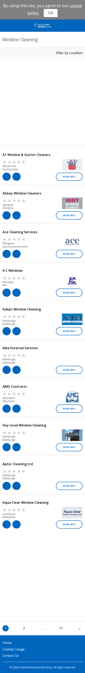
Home (7, 643)
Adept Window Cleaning (21, 309)
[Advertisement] (42, 101)
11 (61, 628)
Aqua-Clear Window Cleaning (25, 502)
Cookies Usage (13, 649)
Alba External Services (20, 348)
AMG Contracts (14, 386)
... (43, 628)
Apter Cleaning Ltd (17, 464)
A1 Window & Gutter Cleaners (26, 154)
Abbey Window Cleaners (21, 193)
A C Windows (12, 270)
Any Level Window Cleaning (24, 425)
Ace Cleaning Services (19, 232)
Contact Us (10, 656)
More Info (69, 176)
